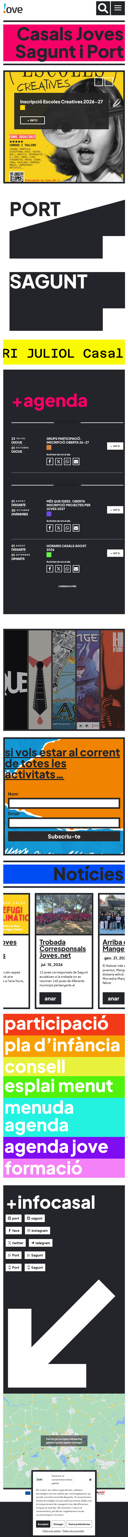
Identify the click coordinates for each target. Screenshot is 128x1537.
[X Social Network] (58, 461)
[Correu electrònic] (76, 461)
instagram (40, 1230)
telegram (42, 1243)
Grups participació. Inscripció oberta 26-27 (66, 104)
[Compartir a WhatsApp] (67, 461)
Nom (13, 794)
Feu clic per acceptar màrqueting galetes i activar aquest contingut (64, 1440)
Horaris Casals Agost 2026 (66, 547)
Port (15, 1255)
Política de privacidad (73, 1530)
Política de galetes (51, 1530)
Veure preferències (79, 1524)
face (16, 1230)
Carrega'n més (67, 586)
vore (17, 690)
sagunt (36, 1218)
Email (13, 813)
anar (50, 998)
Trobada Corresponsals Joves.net (62, 948)
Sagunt (37, 1255)
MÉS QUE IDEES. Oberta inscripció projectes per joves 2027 (68, 505)
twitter (17, 1243)
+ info (32, 125)
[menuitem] (103, 8)
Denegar (58, 1524)
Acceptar (43, 1524)
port (15, 1218)
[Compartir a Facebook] (50, 461)
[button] (90, 1479)
